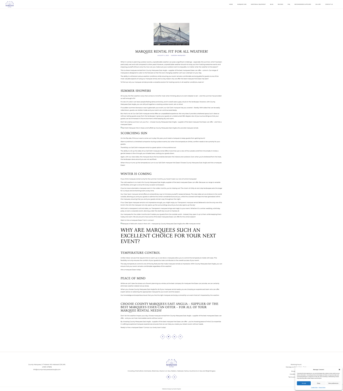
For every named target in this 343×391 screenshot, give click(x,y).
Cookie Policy (314, 387)
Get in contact (148, 220)
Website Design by (167, 389)
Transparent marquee (185, 202)
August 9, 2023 (163, 55)
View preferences (333, 383)
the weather (214, 295)
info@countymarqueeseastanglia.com (47, 369)
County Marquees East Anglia (156, 70)
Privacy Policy (322, 387)
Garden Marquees (178, 55)
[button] (339, 369)
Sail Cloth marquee (173, 108)
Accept (304, 383)
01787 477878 (47, 367)
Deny (318, 383)
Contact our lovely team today (155, 327)
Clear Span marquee (131, 194)
